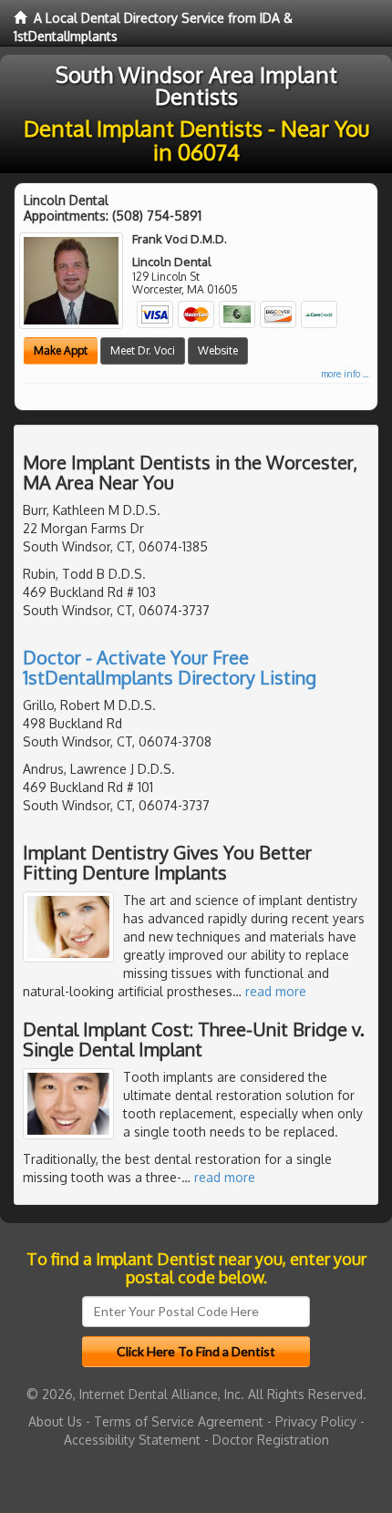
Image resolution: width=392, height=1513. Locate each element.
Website (218, 350)
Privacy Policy (315, 1421)
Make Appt (61, 350)
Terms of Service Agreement (178, 1421)
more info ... (344, 373)
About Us (55, 1421)
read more (275, 991)
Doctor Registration (270, 1439)
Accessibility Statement (132, 1439)
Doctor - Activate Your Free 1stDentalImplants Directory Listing (169, 667)
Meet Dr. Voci (142, 350)
